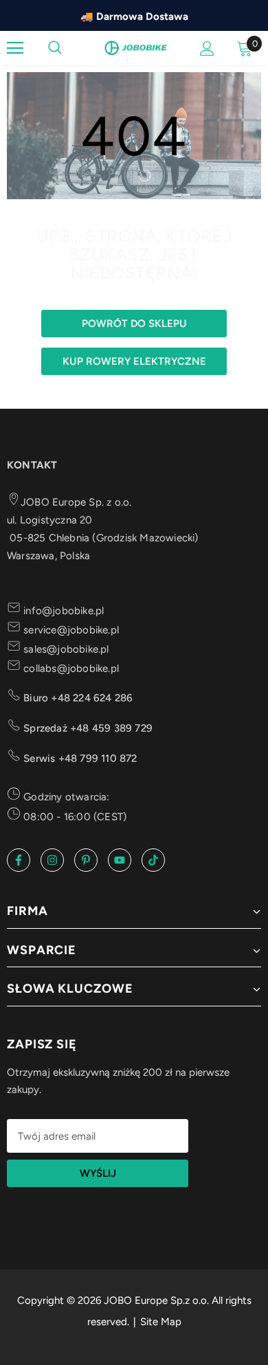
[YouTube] (119, 860)
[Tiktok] (153, 860)
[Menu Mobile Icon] (15, 48)
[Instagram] (52, 860)
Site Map (160, 1322)
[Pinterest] (86, 860)
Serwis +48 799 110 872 (79, 758)
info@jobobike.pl (62, 611)
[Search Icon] (55, 48)
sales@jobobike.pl (65, 649)
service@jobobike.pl (70, 630)
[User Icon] (207, 48)
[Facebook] (18, 860)
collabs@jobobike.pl (70, 668)
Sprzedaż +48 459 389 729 (87, 728)
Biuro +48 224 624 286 (77, 698)
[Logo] (135, 47)
